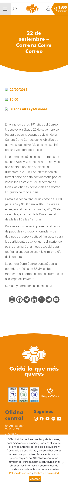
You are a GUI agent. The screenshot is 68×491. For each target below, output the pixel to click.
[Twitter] (26, 299)
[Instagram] (12, 299)
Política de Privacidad (46, 472)
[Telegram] (49, 299)
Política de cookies (20, 472)
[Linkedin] (34, 299)
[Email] (56, 299)
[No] (63, 463)
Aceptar (35, 478)
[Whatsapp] (41, 299)
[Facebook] (19, 299)
